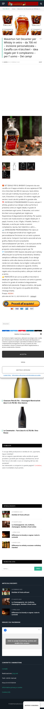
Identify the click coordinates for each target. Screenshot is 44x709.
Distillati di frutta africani (20, 515)
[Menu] (3, 3)
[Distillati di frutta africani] (6, 514)
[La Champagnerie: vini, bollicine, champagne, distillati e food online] (6, 524)
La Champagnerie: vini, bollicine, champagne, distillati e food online (24, 526)
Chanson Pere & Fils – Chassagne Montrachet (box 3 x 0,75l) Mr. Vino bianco (21, 401)
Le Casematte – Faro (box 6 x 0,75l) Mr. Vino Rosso (20, 431)
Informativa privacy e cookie (12, 687)
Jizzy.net (15, 673)
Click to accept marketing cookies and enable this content (22, 642)
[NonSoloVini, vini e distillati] (23, 3)
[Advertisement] (22, 88)
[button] (41, 334)
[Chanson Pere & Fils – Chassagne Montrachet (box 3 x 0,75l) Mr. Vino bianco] (22, 387)
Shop (40, 62)
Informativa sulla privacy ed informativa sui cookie (26, 375)
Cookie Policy (7, 375)
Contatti (5, 669)
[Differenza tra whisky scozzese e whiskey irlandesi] (6, 544)
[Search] (41, 3)
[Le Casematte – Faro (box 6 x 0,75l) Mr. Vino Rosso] (22, 417)
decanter (6, 324)
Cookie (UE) (6, 692)
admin (5, 62)
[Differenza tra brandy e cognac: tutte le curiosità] (6, 534)
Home (13, 9)
